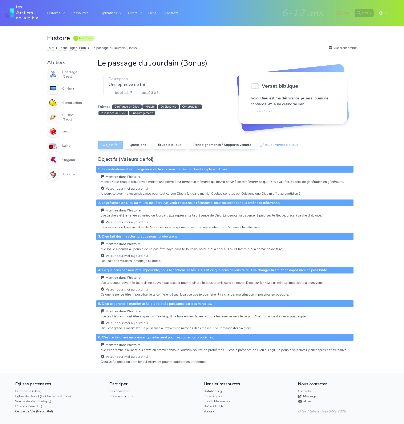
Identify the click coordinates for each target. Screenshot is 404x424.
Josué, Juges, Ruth (73, 48)
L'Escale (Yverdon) (28, 406)
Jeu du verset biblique (281, 145)
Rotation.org (213, 391)
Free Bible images (217, 401)
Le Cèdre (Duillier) (28, 391)
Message (310, 396)
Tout (50, 48)
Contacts (171, 13)
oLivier (308, 401)
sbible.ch (210, 411)
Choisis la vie (213, 396)
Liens (152, 13)
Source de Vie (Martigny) (33, 401)
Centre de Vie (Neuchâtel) (34, 411)
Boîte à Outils (214, 406)
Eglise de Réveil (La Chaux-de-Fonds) (43, 396)
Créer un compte (121, 396)
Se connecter (119, 391)
